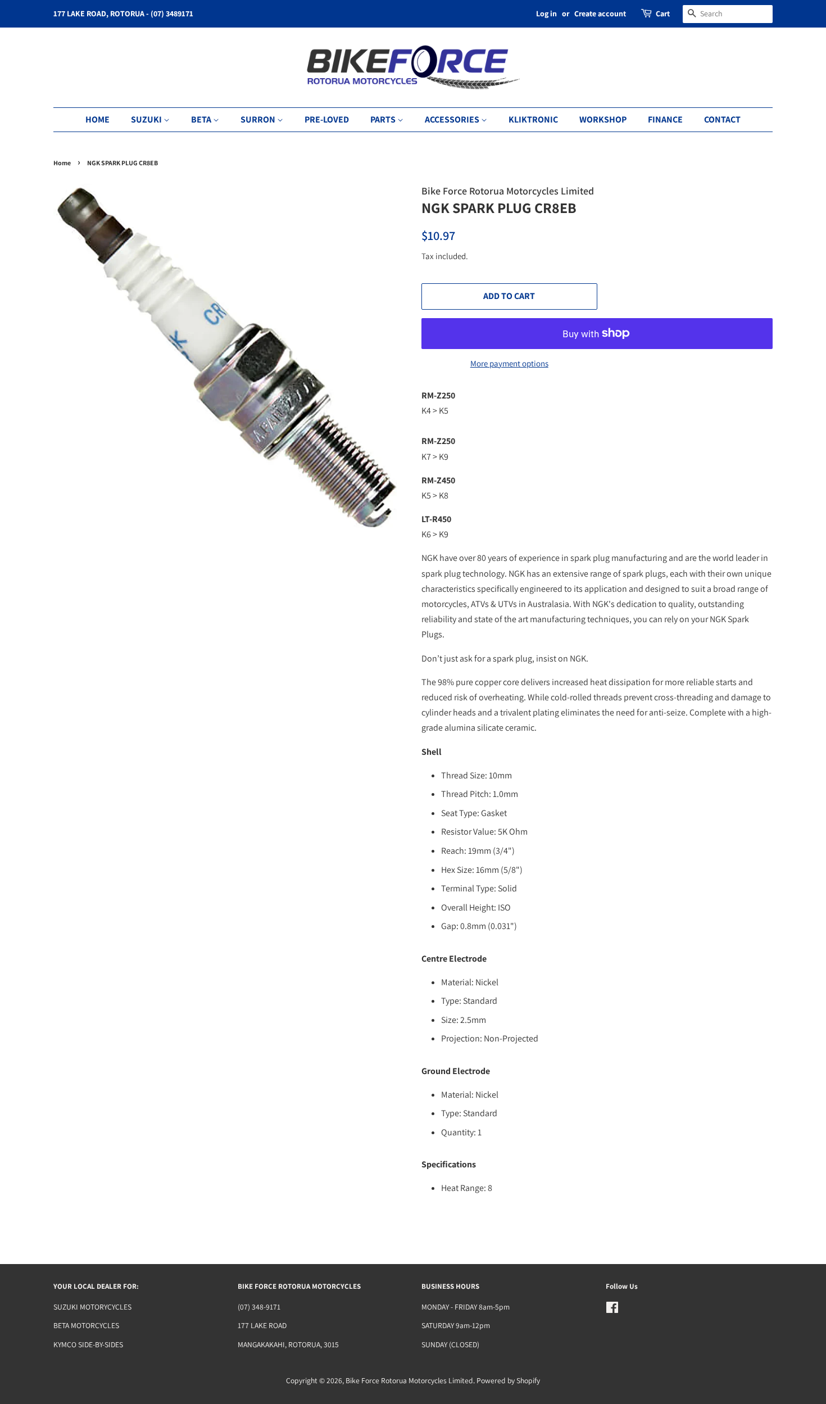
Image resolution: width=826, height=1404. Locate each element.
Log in (546, 13)
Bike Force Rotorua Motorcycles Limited (409, 1380)
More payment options (509, 363)
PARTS (383, 119)
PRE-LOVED (327, 119)
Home (62, 162)
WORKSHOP (603, 119)
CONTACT (722, 119)
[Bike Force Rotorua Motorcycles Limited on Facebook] (612, 1310)
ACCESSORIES (453, 119)
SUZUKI (147, 119)
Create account (600, 13)
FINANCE (665, 119)
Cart (663, 13)
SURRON (258, 119)
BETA (202, 119)
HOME (97, 119)
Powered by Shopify (508, 1380)
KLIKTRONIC (533, 119)
